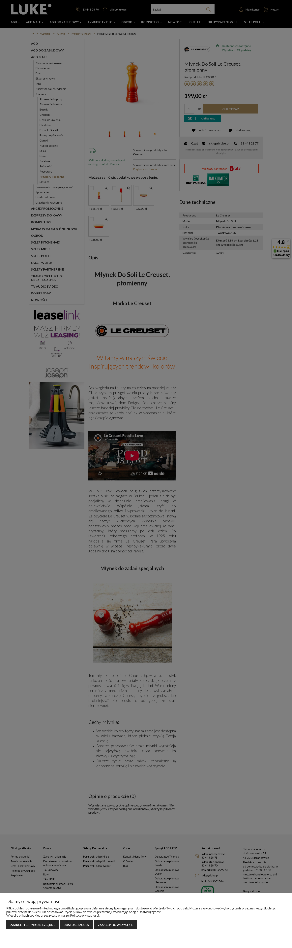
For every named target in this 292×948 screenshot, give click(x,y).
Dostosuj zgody (76, 925)
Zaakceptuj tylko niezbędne (32, 925)
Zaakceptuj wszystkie (115, 925)
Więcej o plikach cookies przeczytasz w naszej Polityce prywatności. (53, 915)
